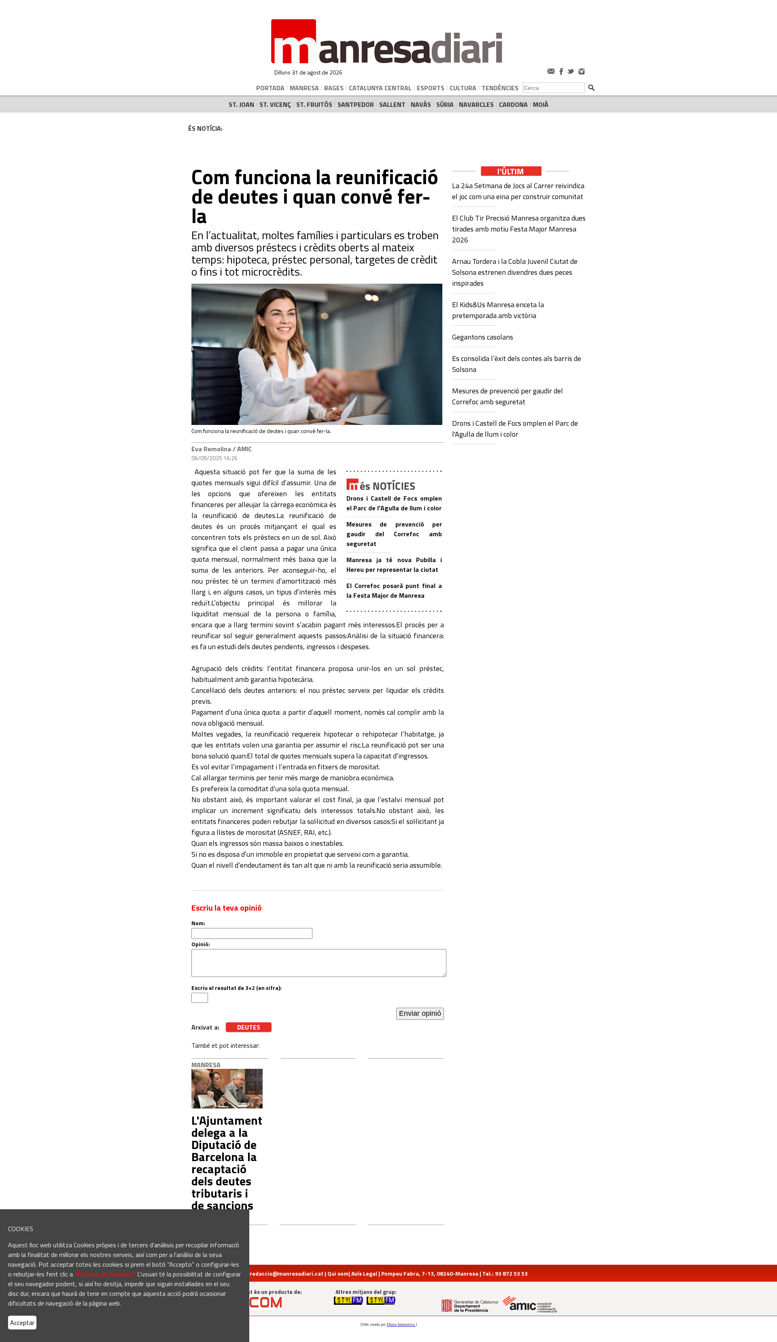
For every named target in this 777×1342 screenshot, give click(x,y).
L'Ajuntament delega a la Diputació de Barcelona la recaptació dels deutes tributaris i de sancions (226, 1163)
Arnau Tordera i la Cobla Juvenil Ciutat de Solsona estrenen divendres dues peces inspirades (514, 272)
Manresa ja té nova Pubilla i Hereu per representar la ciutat (394, 564)
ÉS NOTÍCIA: (205, 128)
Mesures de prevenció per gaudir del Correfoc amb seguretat (394, 533)
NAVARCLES (476, 104)
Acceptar (22, 1322)
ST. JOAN (241, 104)
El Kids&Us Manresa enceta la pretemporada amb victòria (498, 310)
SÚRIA (445, 104)
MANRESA (304, 88)
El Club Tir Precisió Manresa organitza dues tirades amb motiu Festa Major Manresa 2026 (519, 228)
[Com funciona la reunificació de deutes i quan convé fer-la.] (316, 422)
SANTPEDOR (356, 104)
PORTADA (270, 88)
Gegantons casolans (482, 336)
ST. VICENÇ (275, 104)
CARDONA (513, 104)
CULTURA (463, 88)
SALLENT (392, 104)
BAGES (334, 88)
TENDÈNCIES (500, 88)
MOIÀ (540, 104)
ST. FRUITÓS (314, 104)
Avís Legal (364, 1273)
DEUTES (248, 1027)
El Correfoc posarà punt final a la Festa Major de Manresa (394, 590)
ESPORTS (430, 88)
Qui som (337, 1273)
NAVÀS (421, 104)
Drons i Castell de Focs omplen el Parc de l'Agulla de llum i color (394, 503)
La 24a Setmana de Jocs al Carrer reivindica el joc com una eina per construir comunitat (518, 191)
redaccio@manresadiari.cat (286, 1273)
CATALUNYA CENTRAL (380, 88)
